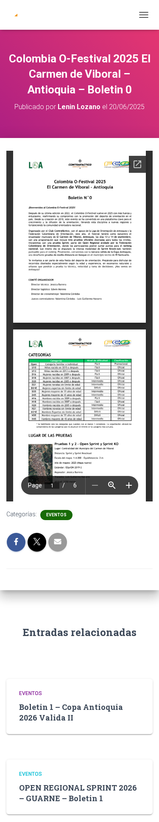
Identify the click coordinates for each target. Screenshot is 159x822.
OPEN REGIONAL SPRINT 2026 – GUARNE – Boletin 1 (78, 793)
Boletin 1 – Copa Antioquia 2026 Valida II (71, 712)
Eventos (56, 514)
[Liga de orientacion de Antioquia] (25, 14)
